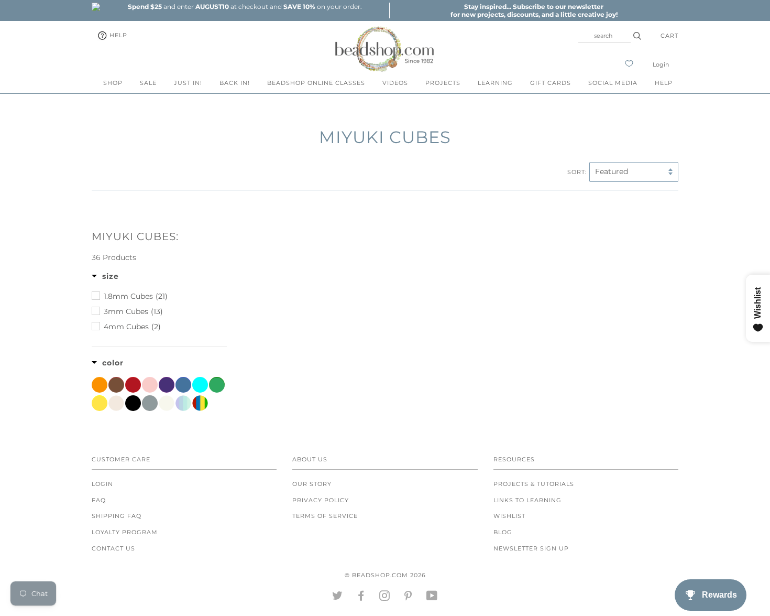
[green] (217, 385)
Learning (495, 83)
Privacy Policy (320, 500)
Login (661, 64)
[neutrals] (116, 403)
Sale (148, 83)
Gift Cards (550, 83)
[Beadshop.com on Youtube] (432, 597)
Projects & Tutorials (533, 484)
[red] (133, 385)
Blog (502, 532)
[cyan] (200, 385)
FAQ (99, 500)
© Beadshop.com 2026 (385, 575)
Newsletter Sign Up (531, 548)
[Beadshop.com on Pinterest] (408, 597)
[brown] (116, 385)
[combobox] (604, 35)
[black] (133, 403)
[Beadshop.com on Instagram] (384, 597)
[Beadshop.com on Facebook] (361, 597)
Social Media (612, 83)
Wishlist (509, 516)
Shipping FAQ (116, 516)
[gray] (150, 403)
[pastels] (183, 403)
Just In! (188, 83)
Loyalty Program (125, 532)
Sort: (577, 172)
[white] (166, 403)
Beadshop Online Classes (316, 83)
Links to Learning (527, 500)
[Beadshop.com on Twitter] (337, 597)
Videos (395, 83)
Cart (669, 35)
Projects (442, 83)
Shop (113, 83)
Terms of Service (325, 516)
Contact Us (113, 548)
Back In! (234, 83)
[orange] (99, 385)
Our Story (312, 484)
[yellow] (99, 403)
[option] (244, 6)
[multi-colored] (200, 403)
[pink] (150, 385)
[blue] (183, 385)
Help (117, 35)
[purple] (166, 385)
